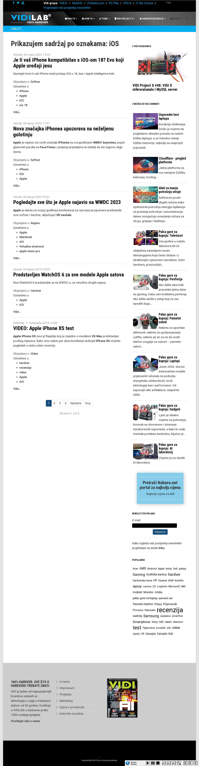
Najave (35, 223)
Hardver (36, 290)
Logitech (162, 586)
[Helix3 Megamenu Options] (186, 18)
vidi (169, 627)
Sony (155, 621)
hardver (24, 363)
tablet (168, 621)
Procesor (138, 610)
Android (152, 568)
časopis (151, 633)
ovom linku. (158, 548)
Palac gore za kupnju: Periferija (170, 277)
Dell (175, 568)
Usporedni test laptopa (169, 116)
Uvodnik (160, 627)
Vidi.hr (64, 3)
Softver (35, 82)
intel (171, 580)
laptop (137, 586)
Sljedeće (75, 403)
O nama (64, 681)
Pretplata (65, 694)
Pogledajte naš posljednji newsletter (67, 8)
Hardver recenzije (153, 18)
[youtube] (23, 3)
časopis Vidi (165, 633)
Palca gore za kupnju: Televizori (171, 233)
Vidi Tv (71, 18)
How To (88, 18)
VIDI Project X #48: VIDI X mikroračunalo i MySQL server (155, 87)
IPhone (23, 91)
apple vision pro (29, 251)
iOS (21, 100)
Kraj (87, 403)
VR (142, 633)
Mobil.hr (77, 3)
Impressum (66, 688)
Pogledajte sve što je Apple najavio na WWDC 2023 (67, 202)
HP (155, 580)
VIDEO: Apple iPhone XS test (43, 328)
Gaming (139, 574)
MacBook (25, 237)
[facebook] (13, 3)
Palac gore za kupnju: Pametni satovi (170, 318)
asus (169, 568)
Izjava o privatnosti (71, 707)
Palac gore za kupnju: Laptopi (169, 359)
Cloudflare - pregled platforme (172, 160)
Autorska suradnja (71, 713)
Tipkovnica (148, 627)
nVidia (158, 592)
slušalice (165, 616)
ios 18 (23, 105)
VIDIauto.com (95, 3)
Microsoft (174, 586)
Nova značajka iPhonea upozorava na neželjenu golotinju (63, 131)
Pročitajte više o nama (25, 721)
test (137, 628)
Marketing (66, 701)
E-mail (136, 520)
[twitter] (18, 3)
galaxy (182, 568)
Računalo (150, 610)
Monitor (148, 592)
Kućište (179, 580)
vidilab (176, 628)
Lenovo (147, 586)
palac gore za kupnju (145, 598)
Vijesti (176, 18)
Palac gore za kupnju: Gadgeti (169, 407)
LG (154, 586)
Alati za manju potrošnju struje (170, 190)
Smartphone (141, 622)
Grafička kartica (156, 574)
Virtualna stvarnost (31, 246)
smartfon (177, 616)
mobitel (137, 592)
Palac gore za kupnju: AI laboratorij (168, 448)
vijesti (136, 633)
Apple (23, 96)
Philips (158, 604)
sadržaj (137, 616)
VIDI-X (127, 3)
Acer (135, 568)
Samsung (151, 616)
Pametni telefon (143, 604)
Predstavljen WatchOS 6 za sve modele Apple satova (68, 274)
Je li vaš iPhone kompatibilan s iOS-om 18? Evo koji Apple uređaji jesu (68, 63)
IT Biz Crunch (144, 3)
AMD (142, 568)
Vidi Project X (124, 18)
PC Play (114, 3)
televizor (178, 621)
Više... (17, 112)
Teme (104, 18)
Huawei (162, 580)
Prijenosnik (170, 604)
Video (34, 353)
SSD (161, 621)
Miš (183, 586)
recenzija (25, 367)
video (22, 372)
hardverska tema (142, 580)
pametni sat (166, 598)
